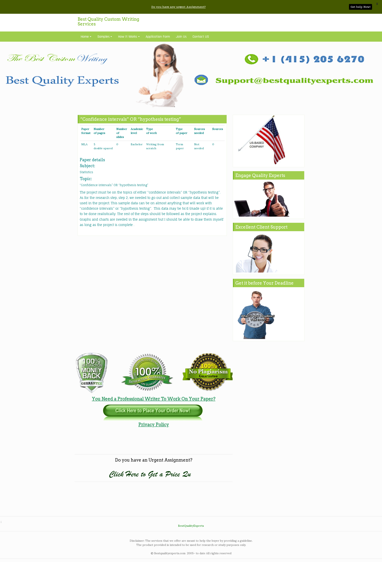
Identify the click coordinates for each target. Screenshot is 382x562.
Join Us (181, 36)
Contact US (201, 36)
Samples (103, 36)
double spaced (103, 148)
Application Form (158, 36)
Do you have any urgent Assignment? (178, 7)
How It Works (127, 36)
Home (85, 36)
